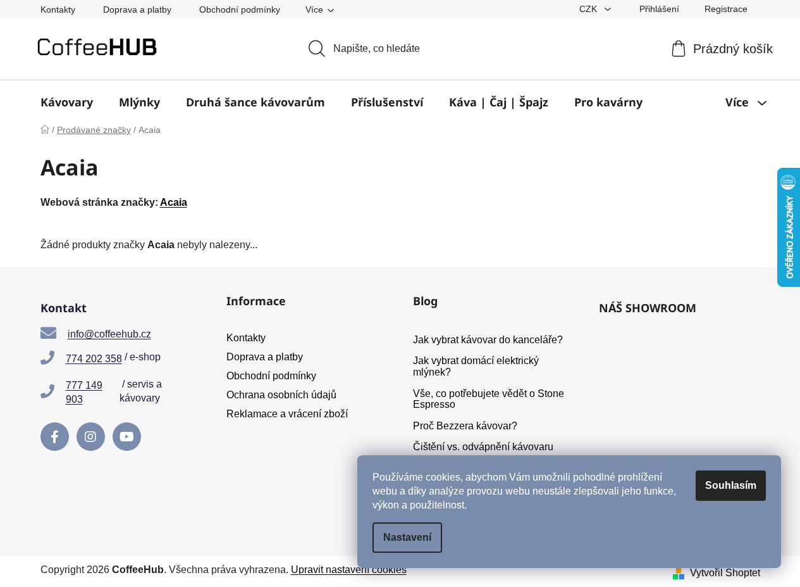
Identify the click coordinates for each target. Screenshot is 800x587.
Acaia (173, 202)
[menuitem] (67, 101)
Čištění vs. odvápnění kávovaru (483, 446)
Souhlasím (730, 485)
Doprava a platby (137, 9)
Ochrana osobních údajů (281, 394)
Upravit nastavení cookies (349, 569)
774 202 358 (94, 358)
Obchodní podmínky (239, 9)
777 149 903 (84, 392)
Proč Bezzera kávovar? (465, 425)
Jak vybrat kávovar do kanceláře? (488, 339)
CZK (589, 9)
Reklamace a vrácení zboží (287, 413)
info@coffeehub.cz (109, 334)
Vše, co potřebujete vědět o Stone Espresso (488, 399)
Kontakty (57, 9)
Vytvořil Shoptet (725, 572)
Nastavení (407, 537)
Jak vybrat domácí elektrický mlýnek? (476, 366)
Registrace (726, 9)
